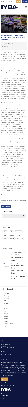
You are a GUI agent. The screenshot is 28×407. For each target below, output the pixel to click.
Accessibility (4, 397)
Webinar (6, 318)
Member (6, 45)
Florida (5, 231)
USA (11, 231)
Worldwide (6, 303)
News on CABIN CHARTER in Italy (18, 277)
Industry (6, 46)
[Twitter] (4, 1)
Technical (6, 298)
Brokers (6, 308)
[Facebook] (1, 1)
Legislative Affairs (8, 323)
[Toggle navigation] (26, 7)
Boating (6, 321)
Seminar (12, 238)
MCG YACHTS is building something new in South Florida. (17, 259)
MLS (5, 311)
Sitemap (3, 398)
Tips (5, 235)
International (18, 231)
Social (5, 238)
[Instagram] (6, 1)
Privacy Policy (4, 395)
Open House (20, 238)
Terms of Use (4, 393)
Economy (6, 295)
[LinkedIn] (11, 1)
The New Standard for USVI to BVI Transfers (18, 253)
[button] (3, 24)
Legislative (6, 293)
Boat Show (11, 235)
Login (25, 1)
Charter (6, 306)
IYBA (5, 301)
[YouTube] (9, 1)
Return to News (6, 206)
